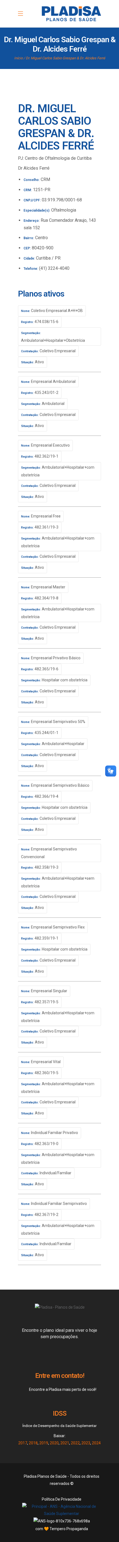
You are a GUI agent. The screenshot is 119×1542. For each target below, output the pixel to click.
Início (18, 58)
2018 (33, 1443)
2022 (75, 1443)
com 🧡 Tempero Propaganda (61, 1529)
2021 (64, 1443)
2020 (54, 1443)
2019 (43, 1443)
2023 (85, 1443)
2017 (22, 1443)
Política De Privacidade (61, 1499)
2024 (96, 1443)
